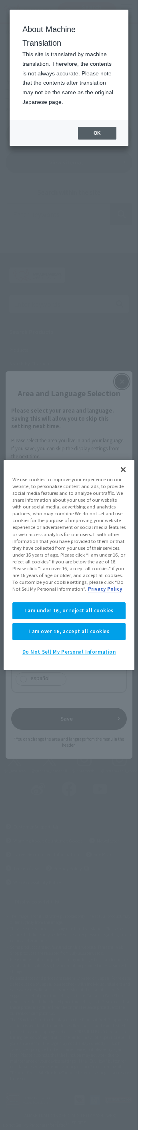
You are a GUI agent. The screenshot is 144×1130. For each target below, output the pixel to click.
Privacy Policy (105, 588)
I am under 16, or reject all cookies (69, 610)
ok (97, 133)
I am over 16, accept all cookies (68, 631)
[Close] (123, 469)
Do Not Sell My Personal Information (69, 651)
